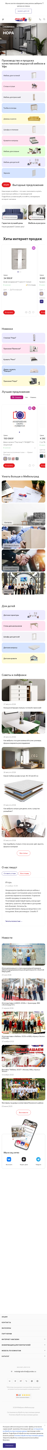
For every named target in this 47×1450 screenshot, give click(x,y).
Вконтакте (9, 1381)
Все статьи (24, 853)
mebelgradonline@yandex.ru (25, 1371)
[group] (14, 220)
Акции (6, 185)
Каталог (5, 1356)
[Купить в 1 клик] (29, 312)
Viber (26, 1381)
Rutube (20, 1381)
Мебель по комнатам (11, 1351)
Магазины (6, 1328)
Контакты (6, 1322)
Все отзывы (24, 873)
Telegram (15, 1381)
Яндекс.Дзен (37, 1381)
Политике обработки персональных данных (28, 1435)
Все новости (23, 1112)
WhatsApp (32, 1381)
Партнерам (7, 1334)
